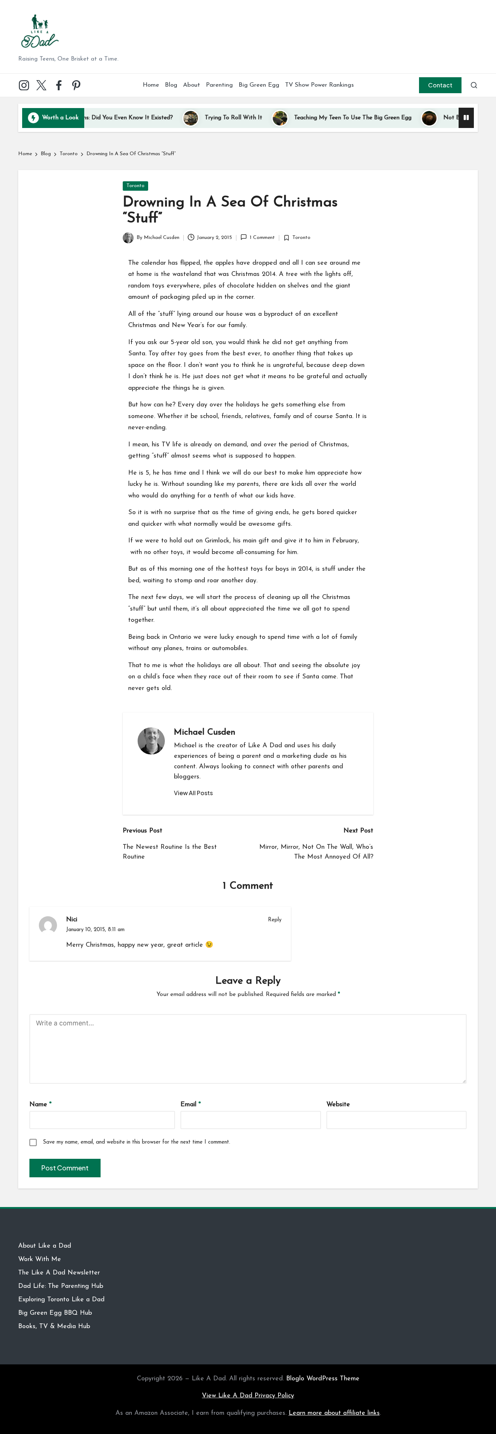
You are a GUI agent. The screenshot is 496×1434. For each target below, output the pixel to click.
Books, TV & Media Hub (54, 1326)
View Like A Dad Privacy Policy (248, 1396)
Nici (71, 920)
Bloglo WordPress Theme (322, 1379)
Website (338, 1105)
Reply (274, 920)
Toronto (135, 186)
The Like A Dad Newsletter (59, 1273)
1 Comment (262, 237)
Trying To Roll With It (207, 118)
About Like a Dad (44, 1246)
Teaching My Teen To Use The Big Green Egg (327, 118)
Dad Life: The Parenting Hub (60, 1286)
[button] (440, 85)
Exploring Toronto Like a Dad (61, 1300)
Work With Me (39, 1259)
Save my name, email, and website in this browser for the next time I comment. (136, 1142)
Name (40, 1105)
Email (190, 1105)
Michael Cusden (204, 732)
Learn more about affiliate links (334, 1413)
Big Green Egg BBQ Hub (55, 1313)
